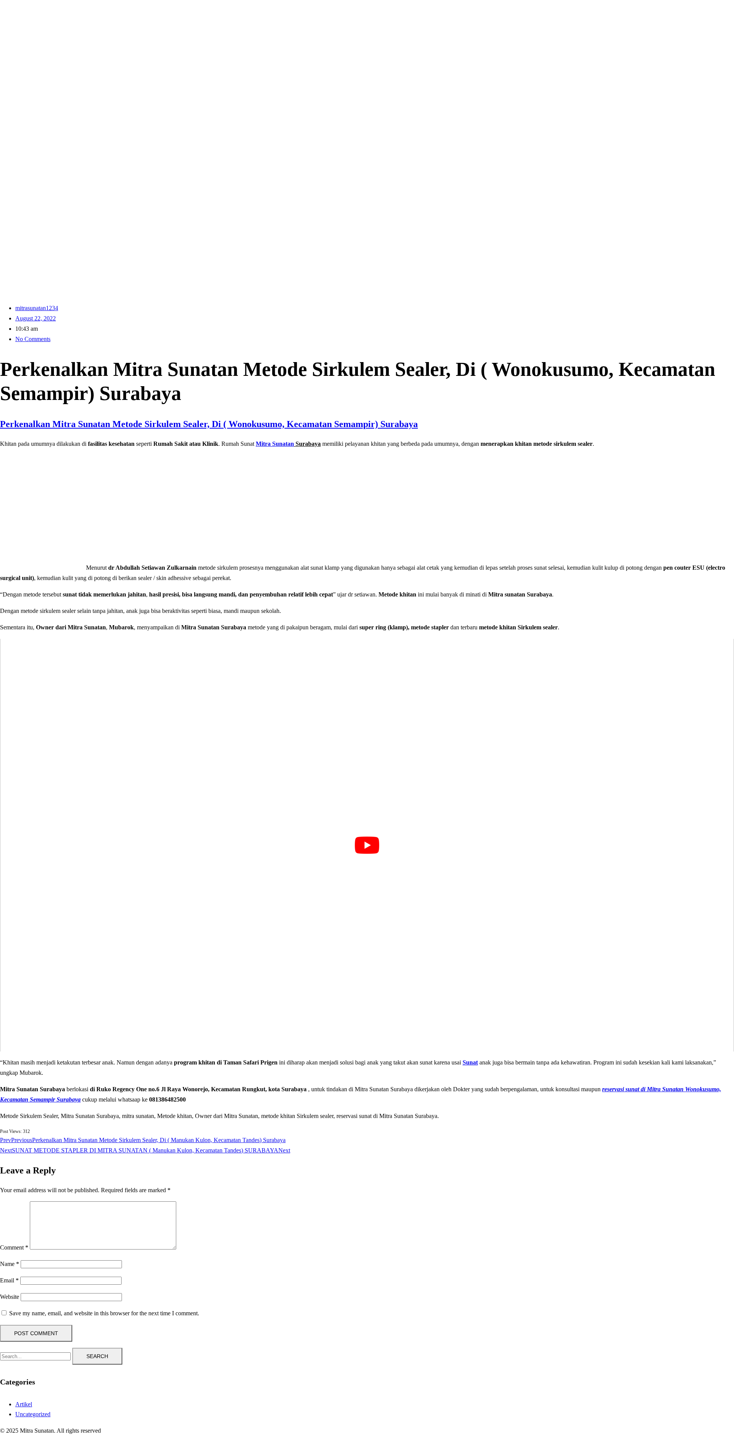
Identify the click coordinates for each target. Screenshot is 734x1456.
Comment (14, 1247)
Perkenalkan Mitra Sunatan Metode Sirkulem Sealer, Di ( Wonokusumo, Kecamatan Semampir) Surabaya (209, 424)
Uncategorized (32, 1414)
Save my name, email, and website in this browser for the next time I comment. (104, 1313)
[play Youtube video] (367, 845)
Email (9, 1280)
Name (9, 1264)
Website (9, 1297)
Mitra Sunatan (275, 443)
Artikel (23, 1404)
